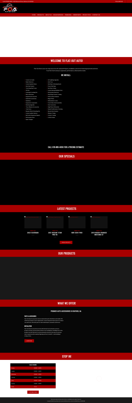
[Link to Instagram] (128, 1)
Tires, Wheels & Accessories (32, 107)
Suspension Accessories (31, 96)
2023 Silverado (33, 232)
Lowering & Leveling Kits (31, 92)
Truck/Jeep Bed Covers (31, 88)
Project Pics (33, 230)
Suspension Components (31, 102)
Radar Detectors (30, 82)
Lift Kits (27, 90)
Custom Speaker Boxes (31, 84)
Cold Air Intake (51, 117)
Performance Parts (30, 117)
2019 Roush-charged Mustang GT (99, 233)
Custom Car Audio (30, 79)
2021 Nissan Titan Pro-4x (55, 233)
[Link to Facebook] (125, 1)
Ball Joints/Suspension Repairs (33, 115)
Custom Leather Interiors (31, 113)
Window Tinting (51, 113)
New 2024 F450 (77, 232)
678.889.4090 (8, 1)
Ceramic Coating (52, 115)
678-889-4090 (58, 147)
